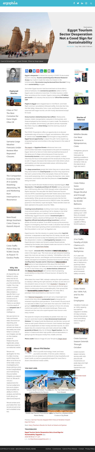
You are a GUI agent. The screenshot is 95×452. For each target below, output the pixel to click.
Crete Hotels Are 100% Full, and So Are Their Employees (80, 295)
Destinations (88, 27)
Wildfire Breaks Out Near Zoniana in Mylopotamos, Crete (80, 140)
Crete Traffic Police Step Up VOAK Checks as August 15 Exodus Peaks (13, 252)
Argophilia (11, 3)
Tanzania (62, 284)
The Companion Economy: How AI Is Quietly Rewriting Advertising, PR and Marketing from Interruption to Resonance (14, 188)
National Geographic (36, 297)
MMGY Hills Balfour (60, 251)
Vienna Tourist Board (35, 271)
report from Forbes (42, 246)
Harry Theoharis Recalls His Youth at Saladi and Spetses (48, 425)
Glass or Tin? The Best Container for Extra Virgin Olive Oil (12, 116)
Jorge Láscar (62, 339)
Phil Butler (70, 46)
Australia (54, 284)
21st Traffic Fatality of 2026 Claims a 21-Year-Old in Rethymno (81, 245)
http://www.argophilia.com (39, 439)
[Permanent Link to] (36, 379)
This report (28, 147)
